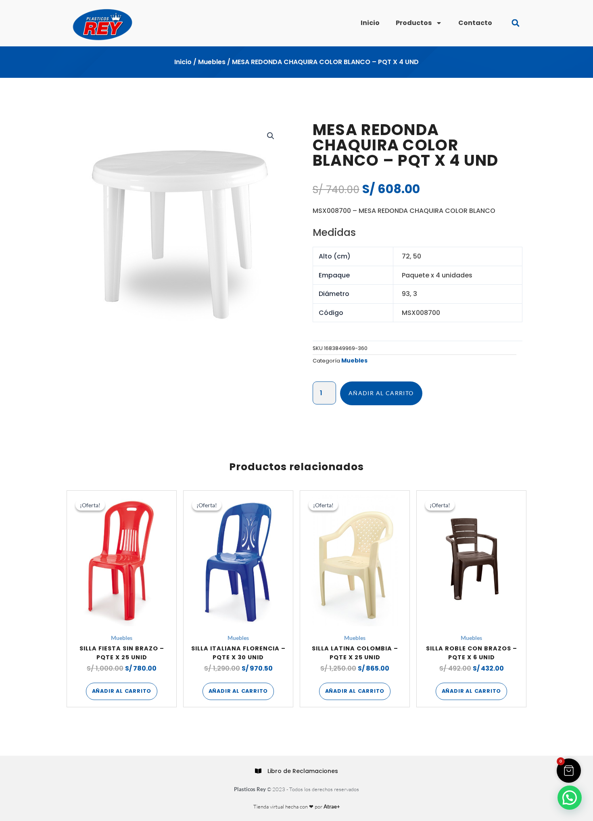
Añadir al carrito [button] (122, 691)
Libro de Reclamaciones (302, 771)
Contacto (475, 22)
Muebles (212, 62)
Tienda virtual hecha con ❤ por (296, 806)
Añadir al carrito (381, 393)
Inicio (370, 22)
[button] (515, 23)
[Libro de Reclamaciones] (258, 771)
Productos (414, 22)
